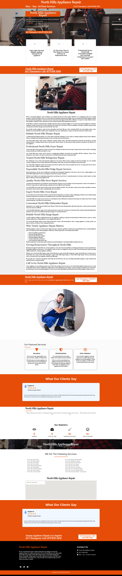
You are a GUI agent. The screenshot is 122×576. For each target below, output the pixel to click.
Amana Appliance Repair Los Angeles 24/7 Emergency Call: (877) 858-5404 (43, 537)
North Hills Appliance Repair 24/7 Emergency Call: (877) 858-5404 (43, 70)
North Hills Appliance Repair (39, 277)
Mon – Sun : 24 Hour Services (40, 6)
